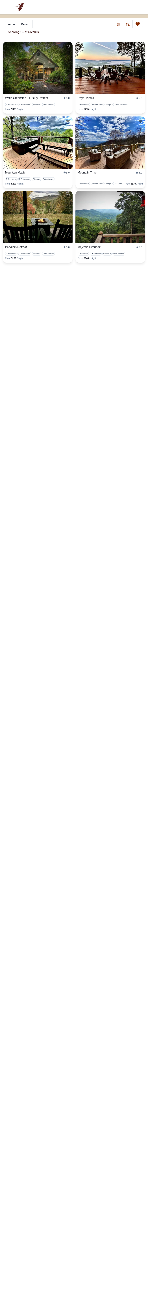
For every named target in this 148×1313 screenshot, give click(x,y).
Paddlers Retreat (16, 247)
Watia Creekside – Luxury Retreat (26, 97)
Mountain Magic (15, 172)
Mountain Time (87, 172)
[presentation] (38, 68)
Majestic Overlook (89, 247)
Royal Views (86, 97)
